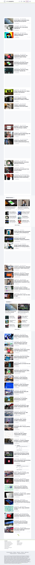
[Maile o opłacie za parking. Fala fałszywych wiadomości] (19, 317)
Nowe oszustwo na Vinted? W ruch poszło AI (22, 364)
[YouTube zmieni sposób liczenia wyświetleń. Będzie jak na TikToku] (9, 516)
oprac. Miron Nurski (23, 265)
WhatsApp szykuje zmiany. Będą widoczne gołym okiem (21, 371)
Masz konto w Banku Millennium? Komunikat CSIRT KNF (22, 529)
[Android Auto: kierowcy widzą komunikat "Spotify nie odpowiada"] (9, 71)
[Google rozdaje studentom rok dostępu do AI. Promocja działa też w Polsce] (9, 246)
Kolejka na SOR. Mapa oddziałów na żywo (21, 508)
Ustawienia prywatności (21, 553)
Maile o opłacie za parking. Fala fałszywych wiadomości (25, 317)
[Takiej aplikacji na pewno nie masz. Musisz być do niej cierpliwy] (9, 502)
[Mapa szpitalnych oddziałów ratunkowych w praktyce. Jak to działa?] (9, 488)
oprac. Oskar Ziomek (23, 18)
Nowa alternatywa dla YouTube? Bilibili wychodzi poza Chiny (21, 357)
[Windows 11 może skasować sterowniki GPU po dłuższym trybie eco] (9, 379)
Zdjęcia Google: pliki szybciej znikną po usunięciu (21, 34)
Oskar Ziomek (22, 432)
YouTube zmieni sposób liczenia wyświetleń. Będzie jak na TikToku (22, 515)
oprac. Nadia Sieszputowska (24, 139)
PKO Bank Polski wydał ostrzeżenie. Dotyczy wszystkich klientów (12, 221)
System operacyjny (19, 544)
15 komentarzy (17, 496)
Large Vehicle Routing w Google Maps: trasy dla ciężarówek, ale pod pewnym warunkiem (23, 312)
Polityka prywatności (13, 553)
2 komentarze (17, 23)
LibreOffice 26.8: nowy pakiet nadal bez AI (21, 27)
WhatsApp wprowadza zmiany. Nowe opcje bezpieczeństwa (21, 63)
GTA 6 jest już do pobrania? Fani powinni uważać (21, 169)
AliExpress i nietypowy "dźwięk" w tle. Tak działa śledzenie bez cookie (21, 275)
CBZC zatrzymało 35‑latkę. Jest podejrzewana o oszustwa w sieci (22, 281)
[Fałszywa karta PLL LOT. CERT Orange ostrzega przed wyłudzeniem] (9, 413)
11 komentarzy (17, 524)
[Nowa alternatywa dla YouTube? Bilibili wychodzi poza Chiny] (9, 358)
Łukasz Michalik (24, 322)
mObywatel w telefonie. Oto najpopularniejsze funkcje (20, 56)
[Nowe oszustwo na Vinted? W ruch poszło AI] (9, 365)
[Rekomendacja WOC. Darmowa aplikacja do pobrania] (9, 163)
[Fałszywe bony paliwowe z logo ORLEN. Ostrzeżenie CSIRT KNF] (7, 326)
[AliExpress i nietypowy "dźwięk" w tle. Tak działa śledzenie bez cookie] (9, 275)
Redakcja (14, 552)
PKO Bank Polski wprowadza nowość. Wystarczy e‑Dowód (21, 522)
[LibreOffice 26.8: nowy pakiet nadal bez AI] (9, 28)
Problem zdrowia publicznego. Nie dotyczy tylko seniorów (22, 134)
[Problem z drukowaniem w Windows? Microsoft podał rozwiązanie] (9, 106)
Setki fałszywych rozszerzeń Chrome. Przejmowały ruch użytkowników (25, 217)
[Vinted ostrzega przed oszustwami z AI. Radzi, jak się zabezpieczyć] (9, 232)
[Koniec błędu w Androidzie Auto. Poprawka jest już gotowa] (9, 21)
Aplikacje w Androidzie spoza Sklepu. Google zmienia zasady (26, 212)
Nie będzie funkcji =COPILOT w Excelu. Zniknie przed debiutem (22, 288)
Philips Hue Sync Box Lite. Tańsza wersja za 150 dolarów (21, 91)
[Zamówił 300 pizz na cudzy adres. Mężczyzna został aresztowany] (9, 177)
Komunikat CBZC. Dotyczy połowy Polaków (22, 427)
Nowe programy (6, 548)
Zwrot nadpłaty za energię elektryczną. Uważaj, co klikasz (21, 98)
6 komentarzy (17, 283)
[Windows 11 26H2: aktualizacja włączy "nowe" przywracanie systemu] (9, 385)
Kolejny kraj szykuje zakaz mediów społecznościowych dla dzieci (21, 142)
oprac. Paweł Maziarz (25, 326)
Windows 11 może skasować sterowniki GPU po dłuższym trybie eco (21, 379)
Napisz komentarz (17, 58)
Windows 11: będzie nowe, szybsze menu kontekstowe (22, 494)
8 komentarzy (17, 443)
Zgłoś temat (27, 552)
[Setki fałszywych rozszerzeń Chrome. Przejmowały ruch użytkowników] (19, 217)
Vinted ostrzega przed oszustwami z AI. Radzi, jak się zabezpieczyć (22, 232)
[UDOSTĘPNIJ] (29, 23)
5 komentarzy (17, 30)
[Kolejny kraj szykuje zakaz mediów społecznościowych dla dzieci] (9, 141)
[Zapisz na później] (28, 23)
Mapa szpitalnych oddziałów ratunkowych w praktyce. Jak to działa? (21, 488)
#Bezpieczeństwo (9, 197)
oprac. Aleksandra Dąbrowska (24, 174)
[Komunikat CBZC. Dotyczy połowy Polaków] (9, 427)
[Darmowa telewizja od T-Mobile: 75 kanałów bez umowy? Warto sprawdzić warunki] (9, 481)
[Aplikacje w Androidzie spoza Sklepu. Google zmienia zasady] (19, 213)
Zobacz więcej (17, 225)
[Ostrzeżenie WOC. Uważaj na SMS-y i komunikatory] (9, 420)
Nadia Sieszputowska (23, 485)
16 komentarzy (17, 352)
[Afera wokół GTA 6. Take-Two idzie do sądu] (9, 296)
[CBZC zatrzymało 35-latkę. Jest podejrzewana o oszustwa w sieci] (24, 202)
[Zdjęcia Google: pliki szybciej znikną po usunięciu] (9, 35)
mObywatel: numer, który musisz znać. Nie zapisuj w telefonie (26, 221)
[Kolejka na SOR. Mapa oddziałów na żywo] (9, 509)
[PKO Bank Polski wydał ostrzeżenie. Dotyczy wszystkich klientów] (7, 222)
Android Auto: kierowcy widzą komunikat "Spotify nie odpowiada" (21, 71)
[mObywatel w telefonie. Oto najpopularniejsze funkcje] (9, 57)
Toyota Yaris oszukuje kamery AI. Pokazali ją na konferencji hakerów (26, 325)
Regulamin (18, 552)
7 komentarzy (17, 234)
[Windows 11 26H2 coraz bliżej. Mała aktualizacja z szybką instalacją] (9, 128)
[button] (30, 1)
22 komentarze (17, 108)
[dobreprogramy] (10, 1)
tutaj (20, 563)
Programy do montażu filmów (7, 544)
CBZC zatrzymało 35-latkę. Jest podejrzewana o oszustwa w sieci (23, 208)
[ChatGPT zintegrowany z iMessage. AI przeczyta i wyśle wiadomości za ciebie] (9, 268)
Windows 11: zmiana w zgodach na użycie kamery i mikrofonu (21, 441)
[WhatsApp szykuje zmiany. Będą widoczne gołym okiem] (9, 372)
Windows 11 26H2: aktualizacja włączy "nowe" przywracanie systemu (21, 386)
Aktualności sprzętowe (19, 542)
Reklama (22, 552)
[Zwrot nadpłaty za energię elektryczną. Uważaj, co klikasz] (9, 99)
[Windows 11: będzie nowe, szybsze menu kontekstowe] (9, 495)
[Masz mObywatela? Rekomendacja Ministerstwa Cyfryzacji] (9, 461)
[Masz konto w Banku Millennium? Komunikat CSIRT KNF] (9, 530)
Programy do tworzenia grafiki (8, 547)
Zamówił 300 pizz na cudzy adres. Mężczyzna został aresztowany (22, 176)
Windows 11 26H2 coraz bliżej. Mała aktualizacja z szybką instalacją (21, 128)
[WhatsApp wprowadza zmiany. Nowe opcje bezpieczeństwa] (9, 64)
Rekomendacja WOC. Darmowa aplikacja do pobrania (21, 162)
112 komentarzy (17, 463)
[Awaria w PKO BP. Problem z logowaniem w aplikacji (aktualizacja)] (9, 434)
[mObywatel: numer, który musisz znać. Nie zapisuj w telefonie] (19, 222)
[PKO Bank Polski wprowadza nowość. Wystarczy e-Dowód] (9, 523)
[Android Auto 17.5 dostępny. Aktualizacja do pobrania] (7, 321)
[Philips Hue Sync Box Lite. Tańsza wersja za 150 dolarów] (9, 92)
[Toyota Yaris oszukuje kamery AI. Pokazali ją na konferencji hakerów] (19, 326)
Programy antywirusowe (7, 545)
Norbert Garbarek (22, 499)
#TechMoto (8, 301)
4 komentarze (17, 72)
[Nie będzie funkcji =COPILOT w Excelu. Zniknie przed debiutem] (9, 289)
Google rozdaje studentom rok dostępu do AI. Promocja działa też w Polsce (22, 246)
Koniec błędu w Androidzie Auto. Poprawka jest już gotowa (21, 20)
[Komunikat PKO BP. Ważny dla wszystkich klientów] (9, 392)
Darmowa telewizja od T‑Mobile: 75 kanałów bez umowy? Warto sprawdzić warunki (21, 481)
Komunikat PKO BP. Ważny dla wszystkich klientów (21, 392)
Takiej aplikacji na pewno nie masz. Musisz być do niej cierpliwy (22, 501)
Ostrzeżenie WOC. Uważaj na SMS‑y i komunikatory (20, 420)
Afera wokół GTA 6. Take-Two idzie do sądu (22, 295)
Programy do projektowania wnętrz (8, 543)
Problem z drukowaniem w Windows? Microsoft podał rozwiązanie (21, 106)
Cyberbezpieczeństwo (19, 543)
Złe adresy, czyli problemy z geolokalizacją (24, 321)
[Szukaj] (19, 1)
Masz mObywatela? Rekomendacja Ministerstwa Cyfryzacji (22, 460)
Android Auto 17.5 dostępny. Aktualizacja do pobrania (12, 321)
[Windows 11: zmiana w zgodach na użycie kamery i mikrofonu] (9, 441)
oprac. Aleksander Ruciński (22, 313)
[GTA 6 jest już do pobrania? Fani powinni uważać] (9, 170)
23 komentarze (17, 429)
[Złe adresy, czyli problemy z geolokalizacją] (19, 321)
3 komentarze (17, 143)
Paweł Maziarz (22, 167)
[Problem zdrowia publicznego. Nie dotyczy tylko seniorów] (9, 134)
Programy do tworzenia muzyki (8, 542)
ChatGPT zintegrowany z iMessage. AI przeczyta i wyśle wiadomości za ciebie (22, 268)
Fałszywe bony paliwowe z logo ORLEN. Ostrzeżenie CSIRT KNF (12, 325)
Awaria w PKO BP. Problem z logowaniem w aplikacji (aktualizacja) (20, 435)
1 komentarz (17, 65)
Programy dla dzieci (6, 546)
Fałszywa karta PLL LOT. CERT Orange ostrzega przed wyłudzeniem (21, 414)
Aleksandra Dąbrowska (23, 132)
